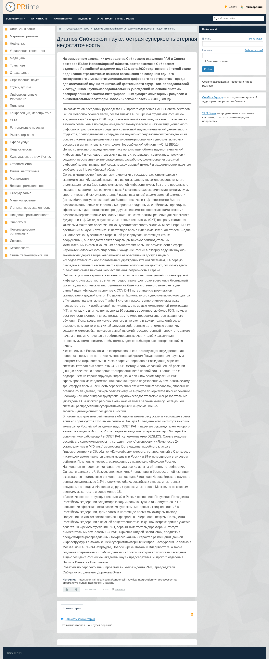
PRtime (10, 653)
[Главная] (60, 29)
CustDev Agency (212, 97)
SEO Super (209, 113)
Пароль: (207, 50)
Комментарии (72, 608)
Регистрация (256, 38)
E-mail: (206, 38)
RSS (191, 614)
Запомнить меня (217, 61)
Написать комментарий (80, 618)
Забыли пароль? (254, 50)
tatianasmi (120, 589)
